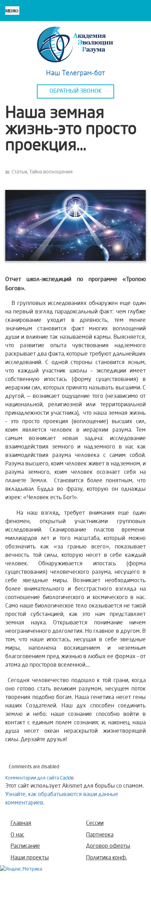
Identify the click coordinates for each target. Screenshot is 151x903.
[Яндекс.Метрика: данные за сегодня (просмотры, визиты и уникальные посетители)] (21, 869)
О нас (17, 835)
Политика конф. (106, 858)
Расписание (25, 846)
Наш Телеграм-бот (75, 73)
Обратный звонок (76, 91)
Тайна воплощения (51, 172)
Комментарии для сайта (39, 778)
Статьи (19, 172)
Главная (21, 823)
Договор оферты (108, 846)
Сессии (95, 823)
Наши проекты (30, 858)
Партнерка (99, 835)
